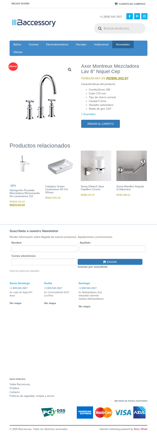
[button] (69, 69)
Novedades (123, 44)
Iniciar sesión (20, 3)
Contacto (15, 392)
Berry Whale (140, 429)
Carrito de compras (132, 4)
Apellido (85, 242)
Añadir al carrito (100, 123)
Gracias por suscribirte (93, 266)
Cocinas (33, 44)
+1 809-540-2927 (19, 288)
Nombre (16, 242)
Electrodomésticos (57, 44)
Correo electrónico (23, 255)
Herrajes (81, 44)
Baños (17, 44)
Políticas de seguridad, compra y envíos (32, 396)
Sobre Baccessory (20, 384)
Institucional (101, 44)
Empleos (14, 388)
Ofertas (17, 52)
